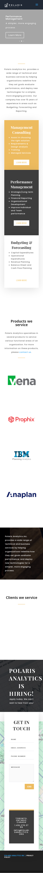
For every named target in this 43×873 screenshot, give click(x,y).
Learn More (14, 35)
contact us (25, 352)
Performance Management (14, 18)
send (29, 786)
